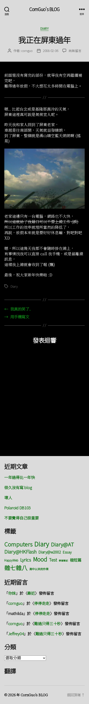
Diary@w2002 (49, 552)
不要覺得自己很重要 (21, 518)
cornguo (27, 50)
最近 (31, 593)
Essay (67, 552)
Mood (40, 559)
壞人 (8, 497)
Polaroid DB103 (17, 507)
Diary (44, 29)
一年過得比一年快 (19, 477)
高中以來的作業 (39, 569)
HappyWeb (11, 560)
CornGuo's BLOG (44, 9)
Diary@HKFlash (20, 551)
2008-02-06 (50, 50)
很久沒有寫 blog (18, 487)
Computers (18, 544)
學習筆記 (63, 560)
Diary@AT (62, 544)
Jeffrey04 (16, 633)
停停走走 (41, 603)
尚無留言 (74, 50)
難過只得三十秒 (47, 623)
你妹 (12, 593)
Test (53, 560)
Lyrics (25, 559)
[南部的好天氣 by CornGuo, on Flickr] (44, 179)
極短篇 (75, 560)
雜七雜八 (15, 567)
